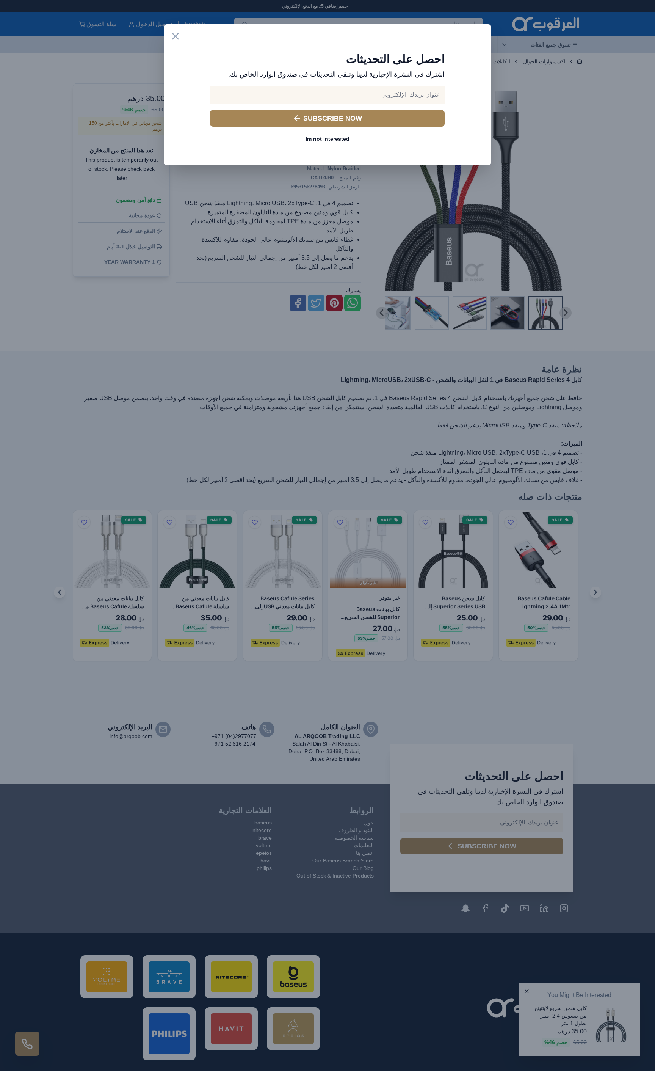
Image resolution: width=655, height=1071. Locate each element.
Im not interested (327, 139)
